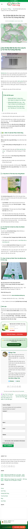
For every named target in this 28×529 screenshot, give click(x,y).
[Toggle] (26, 491)
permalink (22, 391)
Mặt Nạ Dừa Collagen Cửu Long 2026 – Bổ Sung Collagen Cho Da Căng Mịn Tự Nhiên (15, 479)
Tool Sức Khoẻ (4, 496)
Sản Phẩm (3, 501)
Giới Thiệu (3, 491)
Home (2, 488)
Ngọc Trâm (20, 21)
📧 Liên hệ (17, 381)
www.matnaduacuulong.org (18, 295)
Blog (14, 391)
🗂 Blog (9, 9)
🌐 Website (11, 381)
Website (4, 434)
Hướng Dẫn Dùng (5, 493)
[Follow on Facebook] (2, 466)
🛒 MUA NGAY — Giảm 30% (18, 527)
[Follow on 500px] (14, 466)
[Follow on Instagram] (4, 466)
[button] (2, 4)
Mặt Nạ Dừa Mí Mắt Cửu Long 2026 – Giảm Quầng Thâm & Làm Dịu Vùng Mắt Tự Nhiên (14, 475)
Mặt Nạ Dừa (4, 73)
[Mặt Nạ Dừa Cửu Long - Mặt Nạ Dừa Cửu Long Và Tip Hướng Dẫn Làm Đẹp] (14, 4)
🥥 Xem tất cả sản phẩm (14, 344)
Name (4, 422)
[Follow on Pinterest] (9, 466)
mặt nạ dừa (20, 81)
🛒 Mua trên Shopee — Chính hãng (14, 334)
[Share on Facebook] (10, 387)
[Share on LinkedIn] (20, 387)
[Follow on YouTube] (11, 466)
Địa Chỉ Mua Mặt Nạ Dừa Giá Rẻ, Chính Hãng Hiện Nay (21, 396)
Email (4, 428)
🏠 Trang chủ (4, 9)
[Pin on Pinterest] (17, 387)
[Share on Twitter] (13, 387)
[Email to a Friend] (15, 387)
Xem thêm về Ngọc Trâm (14, 378)
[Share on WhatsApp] (8, 387)
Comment (5, 411)
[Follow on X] (7, 466)
